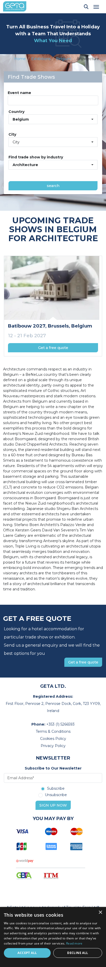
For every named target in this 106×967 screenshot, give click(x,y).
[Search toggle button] (86, 6)
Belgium (63, 58)
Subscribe (56, 789)
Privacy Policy (53, 745)
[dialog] (53, 937)
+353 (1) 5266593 (60, 724)
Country (16, 111)
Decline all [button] (77, 953)
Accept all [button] (27, 953)
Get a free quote (53, 347)
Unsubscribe (56, 795)
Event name (19, 92)
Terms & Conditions (53, 731)
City (12, 134)
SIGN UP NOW (53, 805)
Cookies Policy (53, 738)
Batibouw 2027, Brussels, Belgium (50, 326)
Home (20, 58)
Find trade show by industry (35, 157)
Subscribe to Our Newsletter (53, 768)
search (53, 185)
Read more (74, 943)
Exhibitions (40, 58)
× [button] (100, 912)
